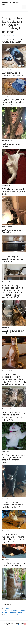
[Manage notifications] (25, 624)
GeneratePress (17, 624)
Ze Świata (6, 608)
